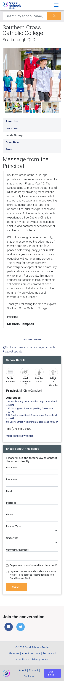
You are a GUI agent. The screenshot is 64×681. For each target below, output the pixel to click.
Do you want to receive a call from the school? (33, 565)
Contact (33, 670)
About (22, 670)
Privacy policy (40, 659)
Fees (9, 149)
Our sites (51, 673)
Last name (11, 479)
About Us (12, 121)
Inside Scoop (14, 135)
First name (11, 467)
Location (12, 128)
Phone (9, 514)
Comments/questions (17, 549)
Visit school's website (19, 436)
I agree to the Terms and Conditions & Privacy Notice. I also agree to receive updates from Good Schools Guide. (33, 575)
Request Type (13, 526)
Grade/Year (12, 537)
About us (14, 653)
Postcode (11, 502)
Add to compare (32, 339)
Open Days (12, 142)
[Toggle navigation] (56, 5)
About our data (31, 653)
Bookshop (29, 676)
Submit (16, 586)
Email (9, 491)
